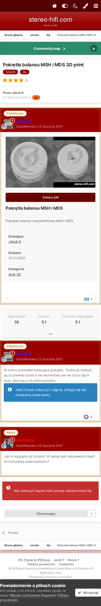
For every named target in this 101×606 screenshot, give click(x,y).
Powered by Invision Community (50, 577)
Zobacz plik (51, 197)
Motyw (73, 560)
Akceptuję (89, 593)
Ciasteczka (66, 564)
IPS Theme (26, 560)
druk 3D (14, 274)
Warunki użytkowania (25, 595)
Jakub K (14, 241)
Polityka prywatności (41, 564)
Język (58, 560)
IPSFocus (44, 560)
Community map (47, 48)
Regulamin (48, 595)
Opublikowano (39, 126)
